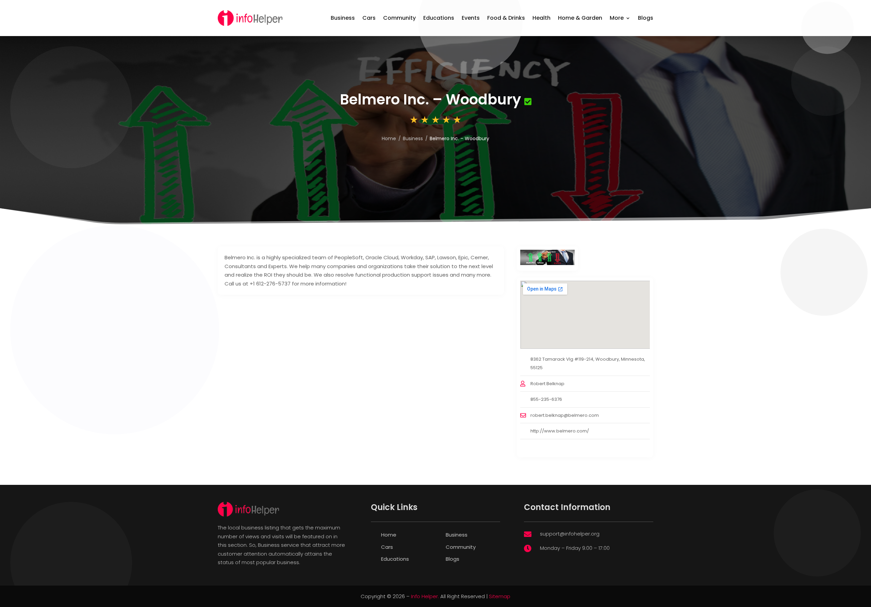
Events (471, 18)
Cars (369, 18)
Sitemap (499, 596)
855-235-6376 (546, 399)
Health (541, 18)
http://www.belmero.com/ (559, 431)
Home (388, 534)
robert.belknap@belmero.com (564, 415)
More (617, 18)
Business (343, 18)
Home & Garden (580, 18)
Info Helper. (425, 596)
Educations (438, 18)
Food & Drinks (506, 18)
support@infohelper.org (569, 533)
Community (399, 18)
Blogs (645, 18)
